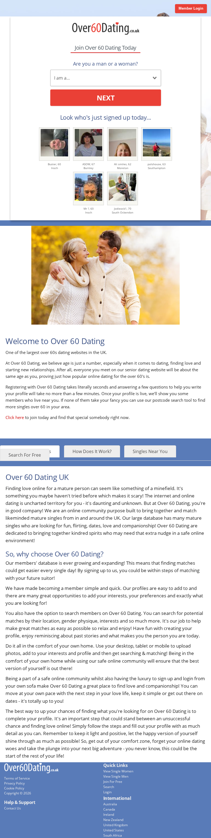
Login (107, 792)
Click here (14, 417)
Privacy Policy (14, 783)
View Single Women (118, 771)
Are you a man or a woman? (105, 63)
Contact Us (12, 808)
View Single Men (115, 776)
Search (108, 786)
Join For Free (112, 781)
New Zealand (113, 819)
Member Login (191, 8)
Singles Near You (150, 451)
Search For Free (25, 455)
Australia (110, 804)
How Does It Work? (92, 451)
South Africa (112, 835)
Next (106, 97)
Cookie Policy (14, 788)
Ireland (108, 814)
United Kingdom (115, 825)
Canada (109, 809)
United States (113, 830)
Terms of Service (17, 778)
